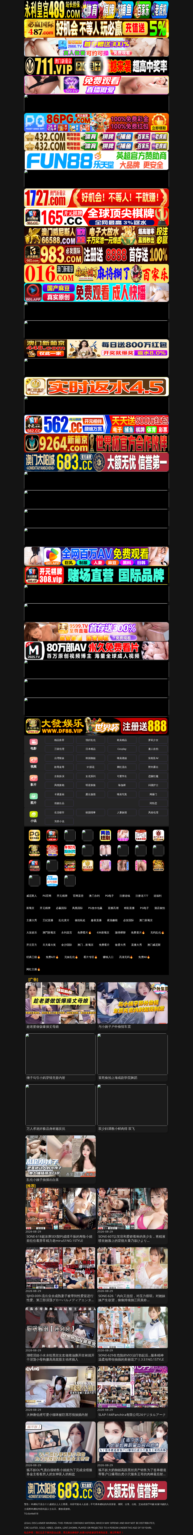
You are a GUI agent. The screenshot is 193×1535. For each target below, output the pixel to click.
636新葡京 (103, 932)
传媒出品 (59, 803)
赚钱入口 (108, 957)
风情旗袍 (59, 785)
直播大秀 (136, 944)
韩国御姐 (91, 758)
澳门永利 (94, 895)
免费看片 (104, 944)
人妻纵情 (122, 812)
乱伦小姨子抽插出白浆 (43, 1179)
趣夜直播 (96, 920)
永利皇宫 (66, 932)
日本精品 (91, 749)
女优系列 (91, 776)
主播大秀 (31, 920)
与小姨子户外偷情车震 (114, 1026)
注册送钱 (124, 895)
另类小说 (59, 821)
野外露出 (153, 767)
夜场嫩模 (112, 920)
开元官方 (31, 944)
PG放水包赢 (95, 908)
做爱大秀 (120, 944)
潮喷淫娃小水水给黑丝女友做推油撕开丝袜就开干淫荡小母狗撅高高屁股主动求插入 (61, 1357)
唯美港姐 (122, 758)
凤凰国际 (77, 908)
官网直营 (78, 895)
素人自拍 (153, 749)
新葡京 (30, 908)
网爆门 (153, 794)
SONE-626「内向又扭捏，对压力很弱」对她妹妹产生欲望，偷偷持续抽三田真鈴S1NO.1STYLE (131, 1300)
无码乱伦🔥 (157, 932)
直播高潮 (113, 908)
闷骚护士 (153, 785)
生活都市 (59, 812)
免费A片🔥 (52, 957)
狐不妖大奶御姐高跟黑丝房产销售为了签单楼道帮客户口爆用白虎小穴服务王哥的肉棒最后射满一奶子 (132, 1474)
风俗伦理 (153, 812)
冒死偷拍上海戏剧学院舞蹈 (117, 1077)
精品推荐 (59, 740)
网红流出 (122, 767)
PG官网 (47, 895)
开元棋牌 (62, 895)
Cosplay (121, 749)
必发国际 (128, 920)
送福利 (158, 895)
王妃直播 (48, 920)
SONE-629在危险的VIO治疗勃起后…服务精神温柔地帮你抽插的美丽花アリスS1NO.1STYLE (131, 1357)
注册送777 (142, 895)
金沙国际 (66, 944)
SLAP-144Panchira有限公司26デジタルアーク (132, 1414)
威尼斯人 (31, 895)
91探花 (90, 767)
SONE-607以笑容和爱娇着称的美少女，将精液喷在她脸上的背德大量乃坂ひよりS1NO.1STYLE (131, 1240)
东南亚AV (153, 758)
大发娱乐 (31, 932)
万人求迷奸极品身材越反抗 (46, 1128)
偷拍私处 (80, 920)
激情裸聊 (120, 932)
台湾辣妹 (59, 758)
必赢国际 (61, 908)
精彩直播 (129, 908)
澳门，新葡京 (85, 944)
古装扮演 (59, 776)
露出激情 (91, 794)
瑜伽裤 (122, 785)
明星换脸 (91, 785)
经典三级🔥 (33, 957)
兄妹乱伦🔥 (71, 957)
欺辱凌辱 (59, 767)
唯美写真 (122, 794)
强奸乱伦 (91, 740)
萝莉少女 (153, 740)
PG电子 (109, 895)
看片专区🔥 (90, 957)
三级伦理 (59, 749)
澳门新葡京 (146, 920)
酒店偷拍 (159, 908)
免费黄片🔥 (138, 932)
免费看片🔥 (84, 932)
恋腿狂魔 (153, 776)
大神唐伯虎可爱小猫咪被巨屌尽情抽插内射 (57, 1414)
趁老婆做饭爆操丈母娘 (43, 1026)
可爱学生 (122, 776)
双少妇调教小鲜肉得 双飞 (116, 1128)
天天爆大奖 (49, 944)
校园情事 (91, 812)
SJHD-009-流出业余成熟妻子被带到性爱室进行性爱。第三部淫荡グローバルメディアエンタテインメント (61, 1300)
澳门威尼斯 (154, 944)
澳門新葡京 (49, 932)
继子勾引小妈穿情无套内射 (46, 1077)
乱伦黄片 (64, 920)
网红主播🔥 (33, 969)
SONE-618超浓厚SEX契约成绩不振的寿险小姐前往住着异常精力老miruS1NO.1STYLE (59, 1238)
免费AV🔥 (144, 957)
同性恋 (153, 803)
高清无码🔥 (126, 957)
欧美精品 (122, 740)
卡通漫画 (59, 794)
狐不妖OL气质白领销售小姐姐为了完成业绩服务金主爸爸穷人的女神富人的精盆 (59, 1472)
